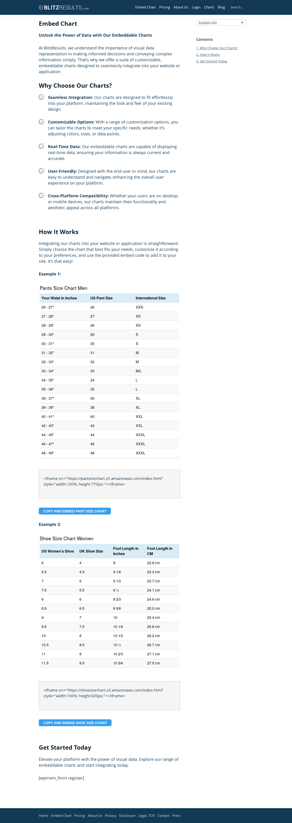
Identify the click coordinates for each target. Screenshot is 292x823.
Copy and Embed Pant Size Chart (74, 511)
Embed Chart (145, 7)
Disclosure (127, 815)
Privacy (110, 815)
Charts (209, 7)
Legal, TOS (146, 815)
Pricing (164, 7)
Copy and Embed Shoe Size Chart (75, 723)
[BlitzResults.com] (64, 7)
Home (43, 815)
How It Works (208, 54)
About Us (181, 7)
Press (176, 815)
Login (196, 7)
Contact (163, 815)
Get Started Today (211, 61)
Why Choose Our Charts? (217, 48)
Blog (221, 7)
